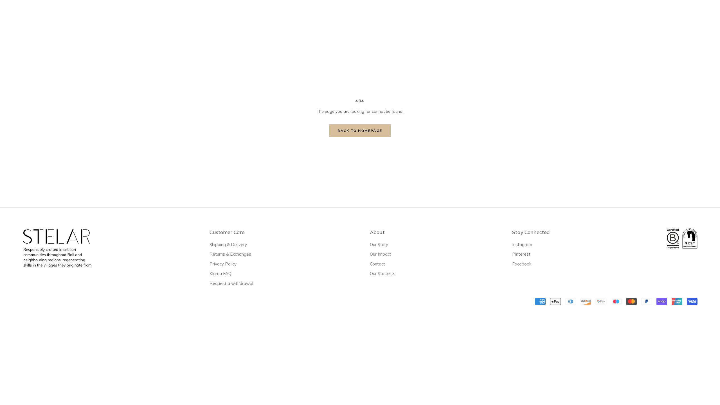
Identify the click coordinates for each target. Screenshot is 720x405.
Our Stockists (382, 273)
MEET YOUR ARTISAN (399, 14)
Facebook (521, 264)
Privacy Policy (223, 264)
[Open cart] (708, 13)
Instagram (522, 244)
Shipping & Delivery (228, 244)
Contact (377, 264)
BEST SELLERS (292, 14)
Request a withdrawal (231, 283)
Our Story (379, 244)
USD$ (610, 14)
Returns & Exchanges (230, 254)
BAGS (322, 14)
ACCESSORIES (352, 14)
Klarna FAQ (220, 273)
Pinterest (521, 254)
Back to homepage (360, 131)
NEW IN (259, 14)
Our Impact (380, 254)
